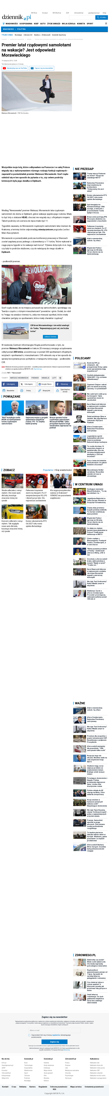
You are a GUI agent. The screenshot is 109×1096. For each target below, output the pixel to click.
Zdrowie (27, 1075)
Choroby (68, 1073)
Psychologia (69, 1075)
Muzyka (46, 1078)
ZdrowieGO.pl (78, 13)
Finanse (67, 1065)
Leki (66, 1068)
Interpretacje (6, 1075)
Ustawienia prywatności (94, 1087)
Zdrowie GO (28, 35)
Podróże (27, 1078)
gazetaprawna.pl (93, 13)
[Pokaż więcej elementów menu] (106, 24)
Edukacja (47, 1068)
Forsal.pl (4, 1070)
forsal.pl (45, 13)
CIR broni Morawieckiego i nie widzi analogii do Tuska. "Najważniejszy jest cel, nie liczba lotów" (49, 328)
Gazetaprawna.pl (7, 1065)
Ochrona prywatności (58, 1087)
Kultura (46, 1081)
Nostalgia (18, 35)
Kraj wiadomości (63, 470)
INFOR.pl (34, 13)
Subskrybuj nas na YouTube (17, 68)
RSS (54, 1089)
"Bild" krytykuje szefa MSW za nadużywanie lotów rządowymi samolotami (11, 421)
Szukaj (103, 17)
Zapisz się (54, 1042)
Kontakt (5, 1087)
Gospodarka (28, 1068)
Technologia (28, 1065)
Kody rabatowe (49, 1065)
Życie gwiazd (48, 1073)
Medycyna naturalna (72, 1070)
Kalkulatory (94, 1059)
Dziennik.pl (28, 1059)
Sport (26, 1073)
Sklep (104, 13)
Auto (26, 1063)
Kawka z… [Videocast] (42, 35)
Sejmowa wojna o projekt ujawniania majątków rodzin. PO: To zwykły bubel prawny (37, 421)
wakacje (45, 378)
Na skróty (5, 1059)
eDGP (3, 1068)
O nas (14, 1087)
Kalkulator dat (94, 1063)
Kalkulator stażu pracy (97, 1068)
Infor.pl (4, 1063)
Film (45, 1075)
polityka (29, 39)
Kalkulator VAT (95, 1070)
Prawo (67, 1063)
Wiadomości (8, 29)
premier (35, 378)
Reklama (22, 1087)
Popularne (48, 470)
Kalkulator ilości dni (96, 1065)
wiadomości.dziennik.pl (17, 39)
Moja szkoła (48, 1070)
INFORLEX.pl (57, 13)
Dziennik (4, 39)
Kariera (32, 1087)
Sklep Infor (5, 1078)
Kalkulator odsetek (96, 1073)
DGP (67, 13)
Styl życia (68, 1078)
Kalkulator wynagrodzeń (98, 1078)
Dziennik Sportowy (59, 35)
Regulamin (43, 1087)
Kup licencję (38, 369)
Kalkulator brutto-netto (97, 1075)
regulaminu (56, 1035)
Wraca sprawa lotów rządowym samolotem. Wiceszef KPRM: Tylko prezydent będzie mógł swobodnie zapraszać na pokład (60, 423)
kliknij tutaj (67, 1050)
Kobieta (46, 1063)
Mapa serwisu (76, 1087)
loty (54, 378)
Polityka (21, 29)
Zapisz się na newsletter (44, 68)
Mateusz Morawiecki (19, 378)
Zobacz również (50, 337)
